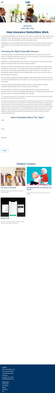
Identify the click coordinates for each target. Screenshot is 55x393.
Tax (3, 391)
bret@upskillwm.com (8, 379)
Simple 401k (5, 218)
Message (3, 137)
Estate (4, 387)
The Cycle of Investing (8, 187)
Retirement (5, 384)
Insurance (5, 389)
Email (2, 129)
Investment (5, 385)
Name (3, 120)
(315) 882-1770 (10, 369)
